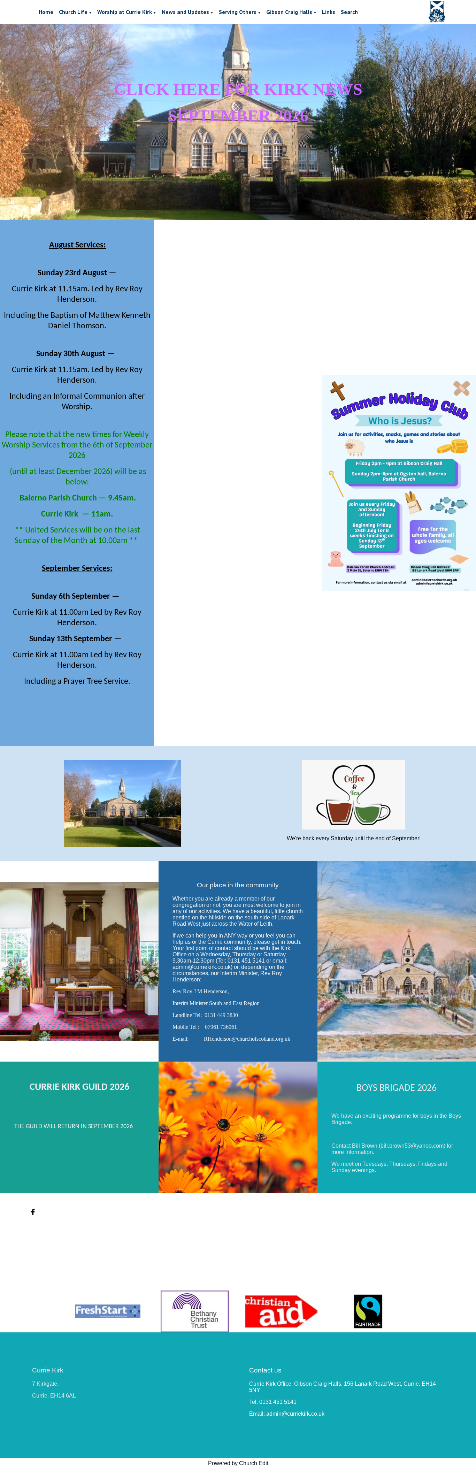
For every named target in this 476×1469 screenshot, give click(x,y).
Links (328, 11)
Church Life (73, 11)
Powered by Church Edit (238, 1463)
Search (349, 11)
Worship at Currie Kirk (124, 11)
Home (46, 11)
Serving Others (237, 11)
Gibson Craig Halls (289, 11)
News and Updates (185, 11)
